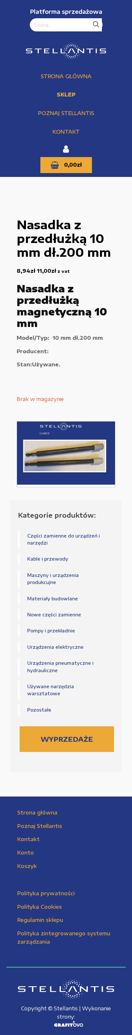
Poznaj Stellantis (66, 113)
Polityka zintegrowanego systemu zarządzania (63, 937)
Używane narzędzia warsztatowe (50, 690)
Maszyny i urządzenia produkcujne (53, 578)
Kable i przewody (47, 559)
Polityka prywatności (46, 893)
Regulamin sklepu (40, 920)
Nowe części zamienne (54, 614)
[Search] (96, 25)
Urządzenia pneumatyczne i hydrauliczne (60, 666)
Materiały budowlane (52, 598)
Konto (25, 852)
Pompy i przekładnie (51, 630)
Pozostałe (39, 710)
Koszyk (27, 866)
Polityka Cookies (39, 907)
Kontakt (66, 132)
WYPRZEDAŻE (67, 739)
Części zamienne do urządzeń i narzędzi (63, 539)
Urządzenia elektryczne (55, 647)
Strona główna (66, 76)
